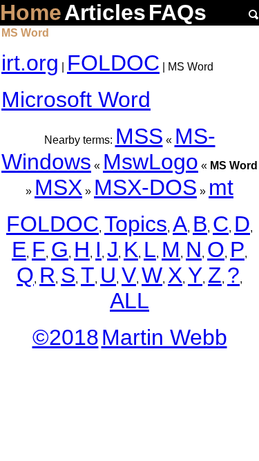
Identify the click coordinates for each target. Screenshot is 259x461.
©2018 (65, 337)
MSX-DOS (145, 187)
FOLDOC (113, 62)
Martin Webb (164, 337)
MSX (58, 187)
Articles (105, 12)
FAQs (177, 12)
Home (30, 12)
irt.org (30, 62)
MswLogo (150, 161)
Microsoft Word (76, 99)
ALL (129, 300)
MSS (139, 136)
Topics (135, 223)
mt (221, 187)
